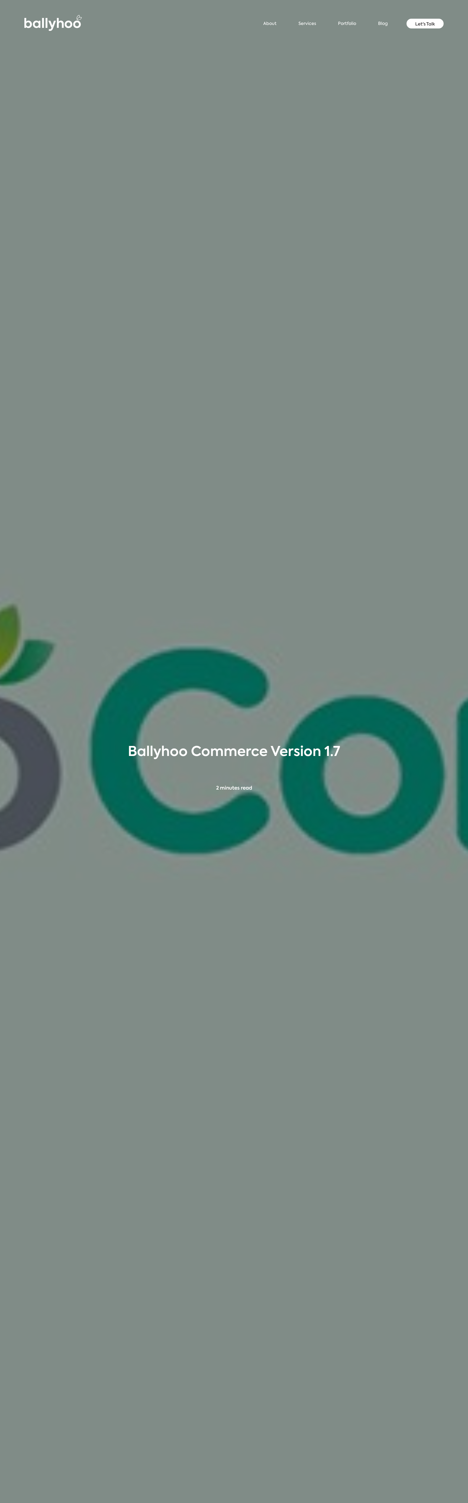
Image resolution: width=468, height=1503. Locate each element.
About (270, 23)
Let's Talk (425, 24)
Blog (383, 23)
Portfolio (347, 23)
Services (307, 23)
